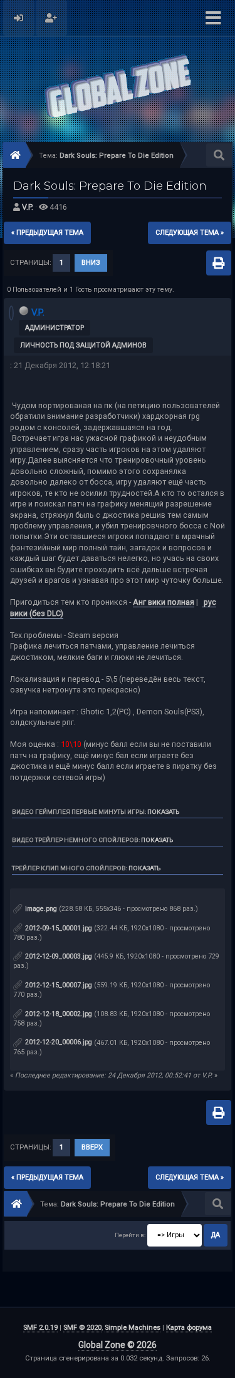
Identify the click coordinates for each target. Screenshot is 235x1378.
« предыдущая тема (47, 233)
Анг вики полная (163, 602)
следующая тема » (189, 233)
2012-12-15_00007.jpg (57, 985)
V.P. (27, 207)
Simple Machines (132, 1328)
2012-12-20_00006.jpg (57, 1042)
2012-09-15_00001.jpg (57, 928)
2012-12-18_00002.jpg (57, 1014)
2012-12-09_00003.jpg (57, 956)
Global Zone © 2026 (117, 1345)
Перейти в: (130, 1234)
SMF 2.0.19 (40, 1328)
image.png (40, 909)
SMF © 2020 (82, 1328)
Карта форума (189, 1328)
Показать (163, 811)
